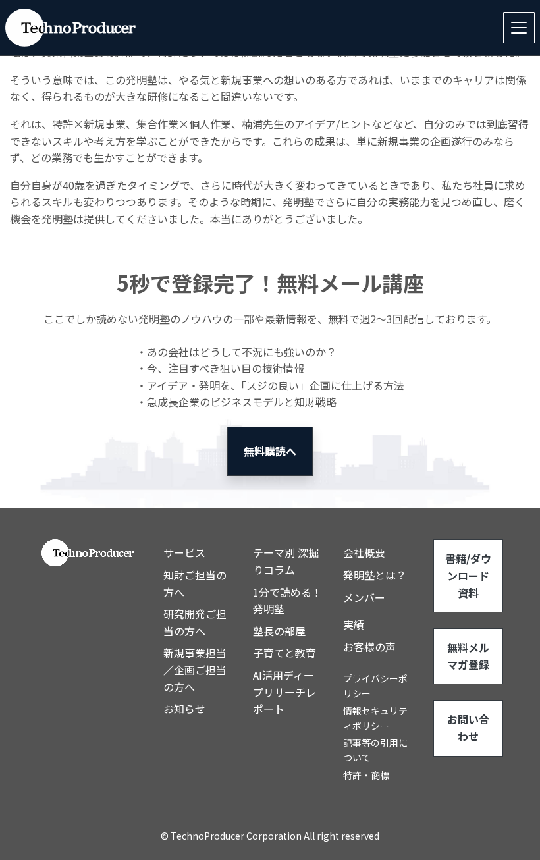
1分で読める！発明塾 (287, 600)
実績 (353, 624)
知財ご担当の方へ (195, 583)
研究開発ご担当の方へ (195, 622)
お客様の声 (369, 647)
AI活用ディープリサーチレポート (284, 691)
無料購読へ (270, 451)
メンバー (364, 597)
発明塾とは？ (374, 575)
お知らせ (184, 708)
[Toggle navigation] (519, 27)
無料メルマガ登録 (468, 655)
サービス (184, 552)
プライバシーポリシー (375, 685)
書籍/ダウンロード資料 (468, 575)
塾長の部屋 (279, 631)
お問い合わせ (468, 727)
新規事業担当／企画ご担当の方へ (195, 669)
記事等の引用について (375, 750)
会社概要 (364, 552)
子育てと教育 (284, 652)
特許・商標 (366, 775)
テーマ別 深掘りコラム (286, 561)
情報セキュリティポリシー (375, 718)
